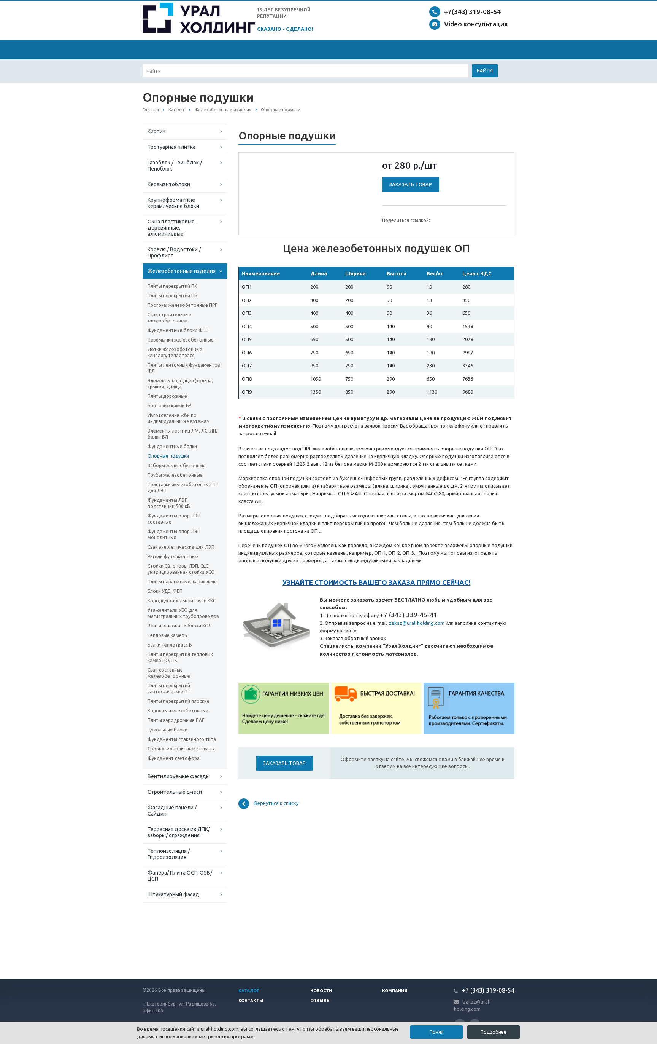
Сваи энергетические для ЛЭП (181, 546)
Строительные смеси (175, 792)
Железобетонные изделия (182, 271)
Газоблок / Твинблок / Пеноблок (175, 166)
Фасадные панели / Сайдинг (172, 811)
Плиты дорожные (167, 396)
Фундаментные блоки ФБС (178, 330)
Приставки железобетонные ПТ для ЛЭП (183, 487)
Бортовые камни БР (169, 405)
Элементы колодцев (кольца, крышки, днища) (180, 383)
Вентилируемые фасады (179, 776)
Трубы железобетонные (175, 475)
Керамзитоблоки (169, 184)
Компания (395, 990)
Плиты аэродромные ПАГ (176, 720)
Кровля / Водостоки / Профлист (174, 252)
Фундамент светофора (174, 758)
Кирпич (156, 131)
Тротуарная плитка (171, 147)
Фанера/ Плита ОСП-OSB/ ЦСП (180, 876)
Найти (485, 70)
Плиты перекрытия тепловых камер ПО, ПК (180, 657)
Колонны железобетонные (178, 710)
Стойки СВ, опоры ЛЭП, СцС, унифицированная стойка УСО (181, 569)
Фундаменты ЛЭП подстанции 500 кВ (169, 503)
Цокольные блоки (167, 729)
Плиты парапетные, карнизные (182, 581)
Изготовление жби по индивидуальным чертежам (179, 418)
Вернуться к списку (276, 803)
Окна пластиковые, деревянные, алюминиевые (172, 228)
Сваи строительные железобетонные (169, 317)
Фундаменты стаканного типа (182, 739)
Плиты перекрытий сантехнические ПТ (169, 688)
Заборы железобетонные (177, 465)
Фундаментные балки (172, 446)
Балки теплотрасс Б (170, 644)
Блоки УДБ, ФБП (165, 591)
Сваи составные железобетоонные (169, 672)
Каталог (248, 990)
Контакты (250, 1000)
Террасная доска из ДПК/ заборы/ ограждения (179, 832)
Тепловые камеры (168, 635)
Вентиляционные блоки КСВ (179, 625)
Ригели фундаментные (173, 556)
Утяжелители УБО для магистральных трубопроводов (183, 613)
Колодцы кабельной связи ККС (182, 600)
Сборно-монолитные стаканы (181, 748)
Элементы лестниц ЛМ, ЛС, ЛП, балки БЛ (182, 433)
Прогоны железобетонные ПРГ (182, 305)
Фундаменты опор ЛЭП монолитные (174, 534)
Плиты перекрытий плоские (178, 701)
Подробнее (493, 1032)
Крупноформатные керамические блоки (173, 203)
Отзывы (320, 1000)
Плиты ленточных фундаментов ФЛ (184, 368)
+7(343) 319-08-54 (472, 11)
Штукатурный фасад (173, 894)
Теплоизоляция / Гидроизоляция (169, 854)
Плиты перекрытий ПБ (172, 295)
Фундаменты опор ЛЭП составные (174, 518)
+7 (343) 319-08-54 (487, 990)
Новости (321, 990)
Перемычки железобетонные (181, 339)
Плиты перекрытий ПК (172, 286)
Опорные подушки (168, 455)
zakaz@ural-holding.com (416, 623)
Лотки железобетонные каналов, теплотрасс (175, 352)
